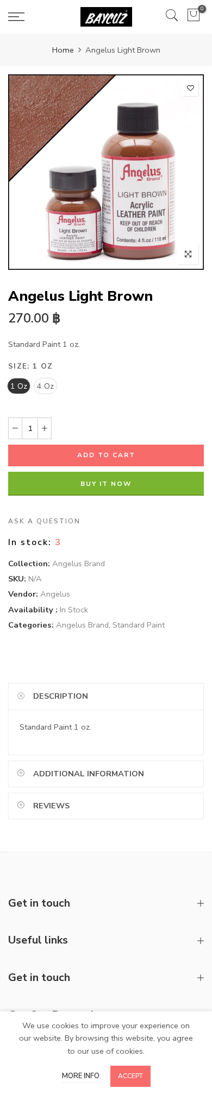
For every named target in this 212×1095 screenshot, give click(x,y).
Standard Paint (139, 624)
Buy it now (106, 483)
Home (63, 50)
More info (80, 1076)
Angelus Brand (78, 563)
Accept (130, 1076)
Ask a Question (44, 521)
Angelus (55, 594)
